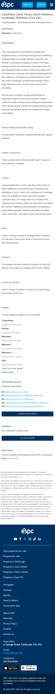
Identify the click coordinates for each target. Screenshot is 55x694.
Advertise (8, 618)
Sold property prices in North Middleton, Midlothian (26, 403)
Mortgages (8, 585)
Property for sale (11, 556)
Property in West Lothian (15, 572)
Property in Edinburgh (14, 562)
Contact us (8, 634)
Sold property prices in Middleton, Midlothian (23, 395)
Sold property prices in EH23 (16, 392)
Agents (6, 595)
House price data (11, 606)
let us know (13, 458)
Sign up (27, 5)
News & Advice (10, 600)
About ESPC (9, 613)
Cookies (7, 629)
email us (20, 477)
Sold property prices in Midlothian (18, 399)
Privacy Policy (10, 624)
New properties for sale (14, 551)
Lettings (7, 590)
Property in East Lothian (15, 567)
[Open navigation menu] (51, 5)
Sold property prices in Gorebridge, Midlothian (24, 406)
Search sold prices (27, 413)
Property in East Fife (13, 577)
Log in (41, 5)
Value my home (27, 438)
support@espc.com (13, 653)
